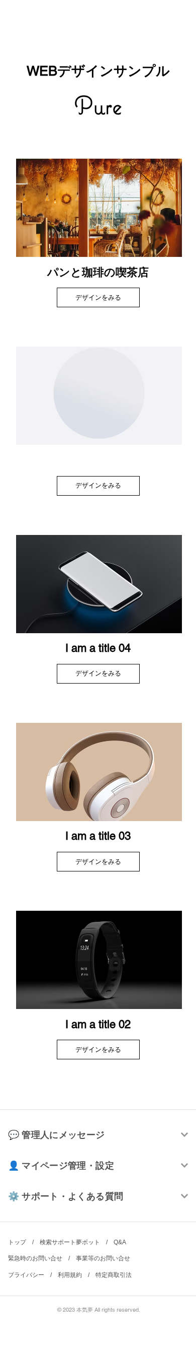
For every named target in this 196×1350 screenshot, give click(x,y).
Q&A (120, 1242)
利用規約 (70, 1274)
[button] (98, 486)
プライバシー (26, 1274)
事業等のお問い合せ (103, 1258)
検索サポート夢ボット (70, 1242)
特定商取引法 (113, 1274)
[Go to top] (178, 1305)
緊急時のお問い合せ (35, 1258)
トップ (17, 1242)
